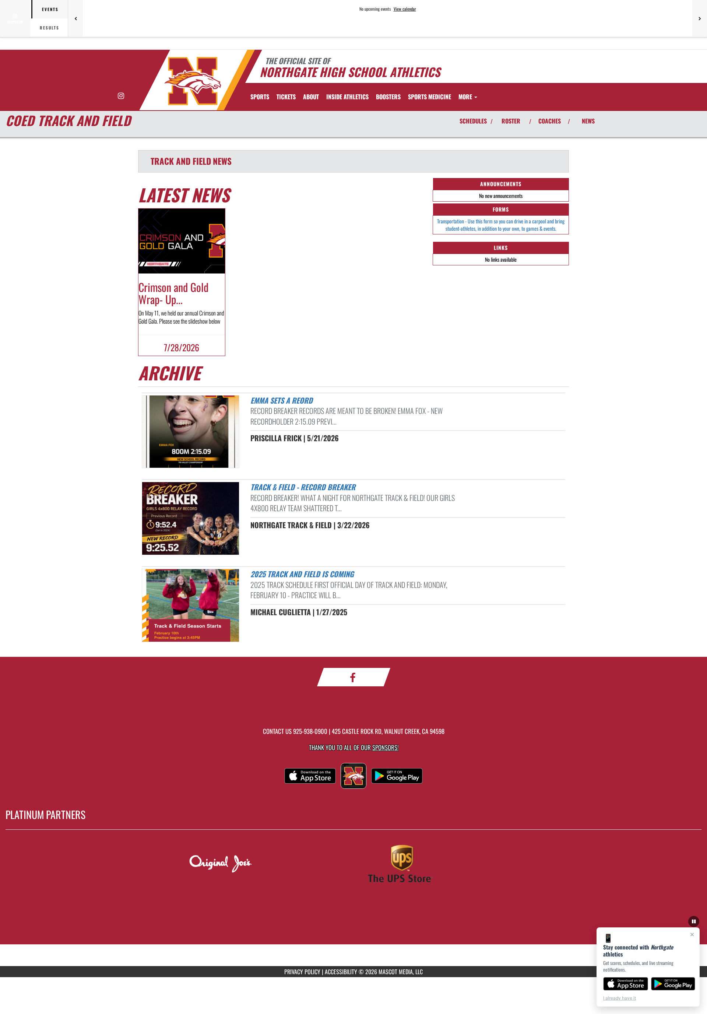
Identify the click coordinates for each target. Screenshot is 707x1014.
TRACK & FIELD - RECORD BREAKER (302, 486)
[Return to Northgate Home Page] (192, 81)
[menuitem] (286, 96)
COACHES (549, 121)
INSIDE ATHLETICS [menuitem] (347, 96)
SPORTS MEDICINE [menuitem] (429, 96)
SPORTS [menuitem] (259, 96)
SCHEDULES (473, 121)
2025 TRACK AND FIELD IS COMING (302, 573)
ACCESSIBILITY (341, 971)
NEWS (588, 121)
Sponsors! (385, 747)
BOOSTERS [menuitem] (388, 96)
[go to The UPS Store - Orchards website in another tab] (443, 864)
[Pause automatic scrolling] (693, 921)
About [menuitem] (311, 96)
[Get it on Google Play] (673, 983)
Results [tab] (49, 28)
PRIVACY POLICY (302, 971)
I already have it (619, 998)
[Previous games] (75, 18)
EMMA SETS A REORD (281, 400)
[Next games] (699, 18)
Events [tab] (50, 9)
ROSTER (511, 121)
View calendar (405, 9)
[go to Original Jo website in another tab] (264, 864)
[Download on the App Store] (625, 983)
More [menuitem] (466, 96)
